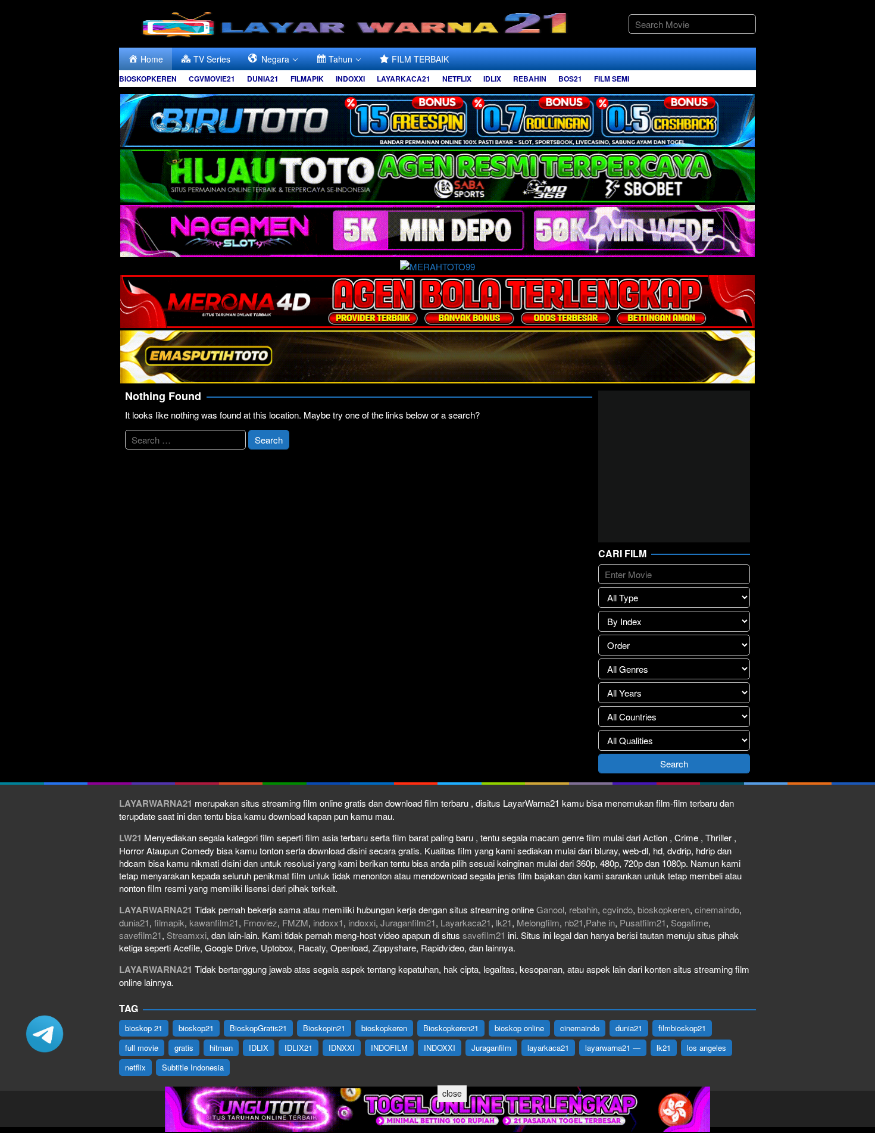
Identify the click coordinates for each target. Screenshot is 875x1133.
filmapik (169, 922)
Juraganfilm (491, 1047)
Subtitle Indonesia (193, 1067)
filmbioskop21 (682, 1028)
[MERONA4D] (437, 300)
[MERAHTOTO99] (437, 264)
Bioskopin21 (324, 1028)
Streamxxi (187, 935)
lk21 (504, 922)
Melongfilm (538, 922)
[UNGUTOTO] (437, 1107)
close (452, 1093)
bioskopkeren (664, 909)
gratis (183, 1047)
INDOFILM (389, 1047)
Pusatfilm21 (643, 922)
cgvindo (617, 909)
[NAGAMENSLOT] (437, 229)
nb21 (573, 922)
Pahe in (600, 922)
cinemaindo (717, 909)
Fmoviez (260, 922)
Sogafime (689, 922)
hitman (221, 1047)
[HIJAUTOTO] (437, 174)
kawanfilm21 (214, 922)
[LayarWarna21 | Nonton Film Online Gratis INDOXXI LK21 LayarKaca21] (357, 22)
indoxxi (362, 922)
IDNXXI (342, 1047)
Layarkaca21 (465, 922)
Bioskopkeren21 (451, 1028)
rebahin (583, 909)
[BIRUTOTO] (437, 119)
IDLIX (258, 1047)
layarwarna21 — (612, 1047)
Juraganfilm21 (408, 922)
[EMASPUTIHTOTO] (437, 355)
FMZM (295, 922)
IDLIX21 (298, 1047)
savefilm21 (140, 935)
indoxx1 (328, 922)
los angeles (706, 1047)
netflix (135, 1067)
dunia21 (134, 922)
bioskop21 (196, 1028)
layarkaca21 (548, 1047)
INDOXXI (439, 1047)
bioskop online (519, 1028)
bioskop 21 (143, 1028)
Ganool (550, 909)
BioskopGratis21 (258, 1028)
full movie (141, 1047)
